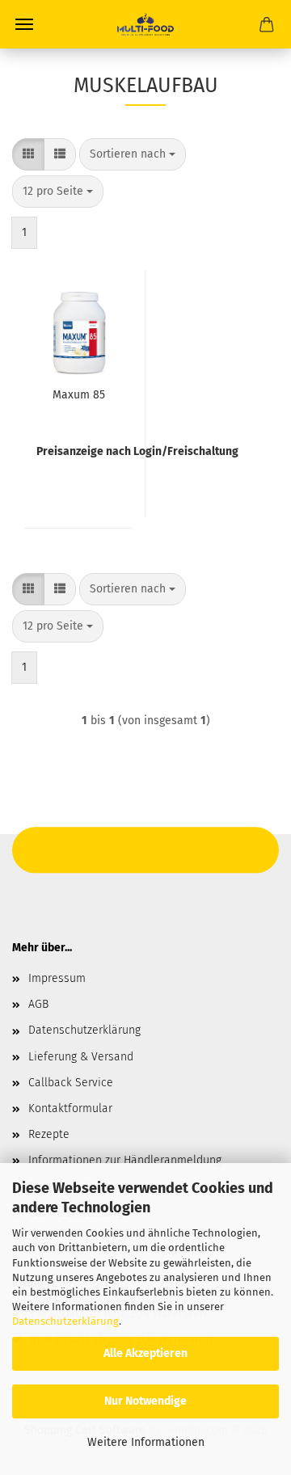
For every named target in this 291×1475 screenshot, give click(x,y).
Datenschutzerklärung (65, 1321)
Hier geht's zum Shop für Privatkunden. (145, 846)
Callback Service (70, 1082)
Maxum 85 (79, 395)
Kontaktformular (70, 1108)
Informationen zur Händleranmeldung (124, 1160)
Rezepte (49, 1134)
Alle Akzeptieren (145, 1353)
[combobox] (132, 154)
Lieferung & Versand (80, 1057)
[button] (28, 154)
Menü (24, 24)
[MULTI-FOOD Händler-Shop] (145, 24)
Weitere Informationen (146, 1442)
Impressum (57, 978)
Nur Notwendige (145, 1401)
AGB (38, 1004)
